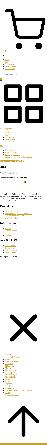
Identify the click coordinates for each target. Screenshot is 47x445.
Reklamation (10, 235)
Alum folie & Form (12, 357)
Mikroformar (10, 366)
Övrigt (7, 393)
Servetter (8, 381)
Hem (7, 60)
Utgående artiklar (12, 218)
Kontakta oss (10, 69)
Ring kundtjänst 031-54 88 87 (12, 161)
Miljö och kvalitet (12, 66)
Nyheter (8, 355)
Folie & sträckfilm (12, 361)
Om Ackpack (10, 64)
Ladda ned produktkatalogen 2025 (18, 157)
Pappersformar (11, 370)
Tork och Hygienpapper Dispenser (18, 390)
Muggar (8, 368)
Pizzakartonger (11, 375)
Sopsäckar (9, 384)
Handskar (9, 364)
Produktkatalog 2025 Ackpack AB (18, 214)
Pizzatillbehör (10, 377)
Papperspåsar (10, 373)
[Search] (1, 79)
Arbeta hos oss (11, 152)
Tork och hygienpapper (14, 388)
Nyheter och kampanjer (14, 216)
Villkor (8, 229)
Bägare (8, 359)
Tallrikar (8, 386)
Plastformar (9, 379)
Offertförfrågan (11, 231)
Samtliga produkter (12, 155)
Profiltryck (9, 62)
